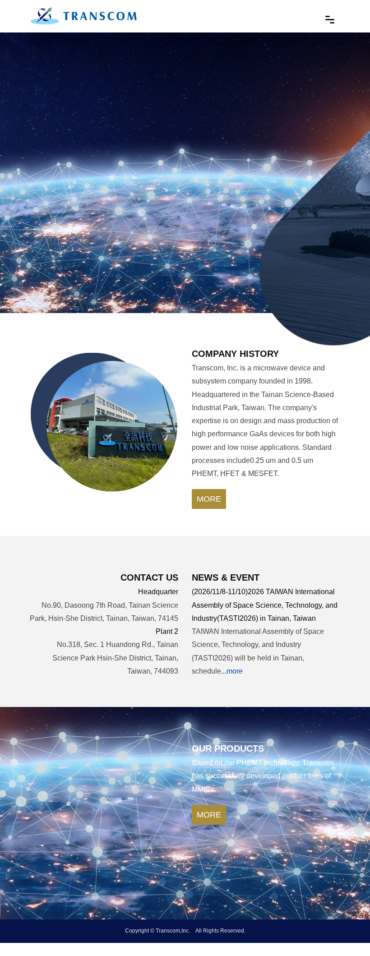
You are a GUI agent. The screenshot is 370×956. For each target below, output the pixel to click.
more (209, 498)
